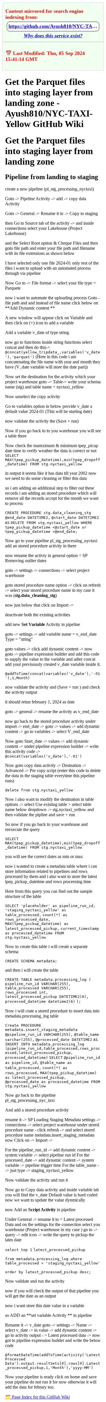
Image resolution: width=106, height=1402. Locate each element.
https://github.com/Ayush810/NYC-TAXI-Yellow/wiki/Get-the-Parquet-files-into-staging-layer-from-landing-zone (53, 26)
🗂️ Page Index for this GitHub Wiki (37, 1397)
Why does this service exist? (53, 35)
